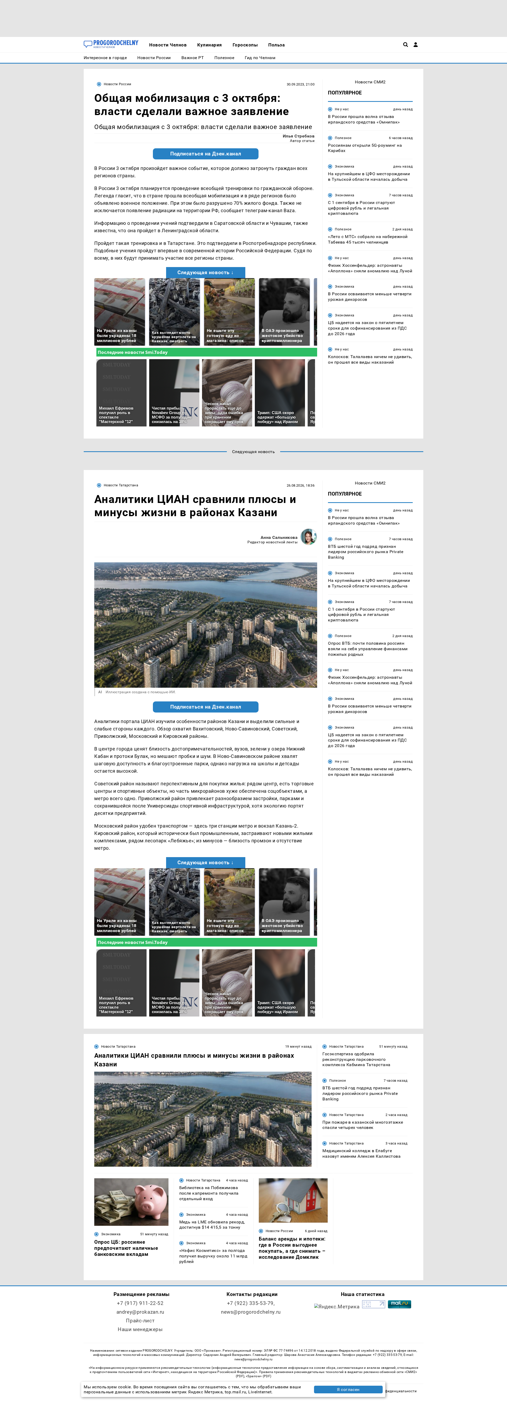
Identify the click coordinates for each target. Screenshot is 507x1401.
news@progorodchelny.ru (251, 1312)
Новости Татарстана (121, 485)
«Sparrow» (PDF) (258, 1376)
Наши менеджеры (140, 1329)
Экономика (344, 166)
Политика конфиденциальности (389, 1391)
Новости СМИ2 (370, 81)
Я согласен (348, 1389)
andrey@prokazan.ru (140, 1312)
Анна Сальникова (279, 537)
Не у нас (342, 109)
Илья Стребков (298, 136)
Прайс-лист (140, 1321)
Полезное (343, 138)
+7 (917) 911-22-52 (140, 1303)
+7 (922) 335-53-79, (251, 1303)
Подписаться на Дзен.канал (205, 154)
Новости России (117, 84)
